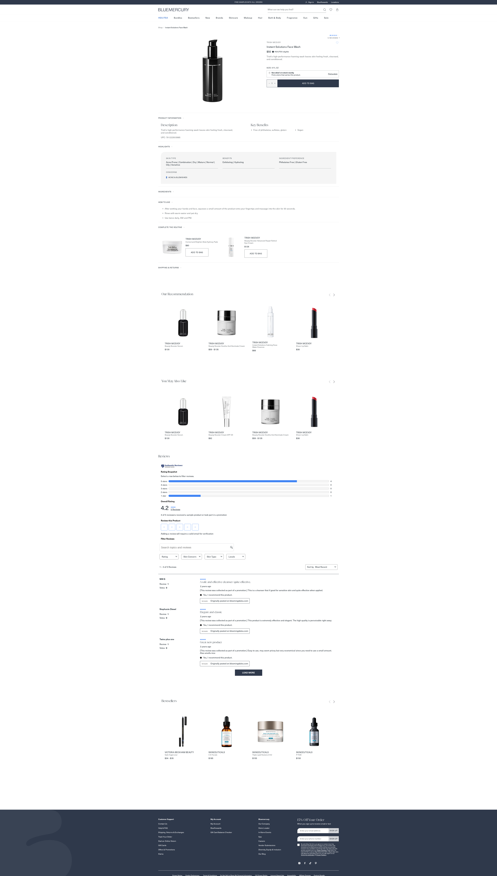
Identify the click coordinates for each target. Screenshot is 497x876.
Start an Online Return (167, 841)
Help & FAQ (163, 828)
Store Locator (264, 828)
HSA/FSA (163, 18)
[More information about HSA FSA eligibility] (273, 52)
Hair (260, 18)
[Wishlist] (331, 9)
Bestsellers (194, 18)
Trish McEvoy (274, 42)
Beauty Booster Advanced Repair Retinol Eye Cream (260, 242)
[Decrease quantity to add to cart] (268, 83)
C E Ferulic (213, 755)
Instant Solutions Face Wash (176, 27)
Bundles (178, 18)
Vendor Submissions (266, 845)
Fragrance (292, 18)
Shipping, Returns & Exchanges (171, 832)
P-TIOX (299, 755)
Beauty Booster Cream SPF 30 (221, 435)
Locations (335, 2)
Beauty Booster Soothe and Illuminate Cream (227, 346)
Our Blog (262, 854)
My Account (215, 824)
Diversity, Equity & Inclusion (269, 849)
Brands (219, 18)
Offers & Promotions (166, 849)
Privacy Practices (322, 850)
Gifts (315, 18)
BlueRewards (322, 2)
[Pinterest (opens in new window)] (316, 862)
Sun (305, 18)
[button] (337, 9)
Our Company (264, 824)
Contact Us (162, 824)
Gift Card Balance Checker (221, 832)
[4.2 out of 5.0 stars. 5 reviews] (334, 35)
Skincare (233, 18)
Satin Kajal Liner (171, 755)
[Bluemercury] (173, 9)
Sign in (311, 2)
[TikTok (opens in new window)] (310, 862)
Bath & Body (274, 18)
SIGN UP (334, 830)
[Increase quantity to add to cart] (275, 83)
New (207, 18)
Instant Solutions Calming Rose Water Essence (264, 346)
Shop (160, 27)
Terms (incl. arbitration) (308, 855)
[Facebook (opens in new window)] (305, 862)
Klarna (160, 854)
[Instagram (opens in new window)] (299, 862)
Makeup (248, 18)
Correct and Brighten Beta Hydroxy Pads (202, 242)
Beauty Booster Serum (174, 346)
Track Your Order (165, 837)
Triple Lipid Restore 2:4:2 (262, 755)
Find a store (332, 74)
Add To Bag (197, 252)
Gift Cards (162, 845)
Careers (261, 841)
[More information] (338, 38)
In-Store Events (264, 832)
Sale (326, 18)
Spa (260, 837)
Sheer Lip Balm (302, 346)
